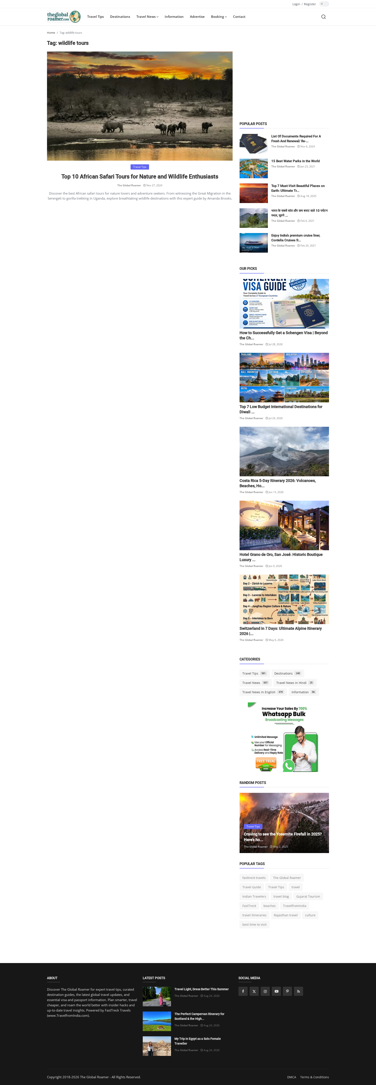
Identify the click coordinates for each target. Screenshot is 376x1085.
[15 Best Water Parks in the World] (254, 168)
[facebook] (243, 991)
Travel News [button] (146, 16)
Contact (239, 16)
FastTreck (249, 906)
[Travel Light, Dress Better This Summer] (157, 996)
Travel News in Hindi (294, 683)
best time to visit (254, 924)
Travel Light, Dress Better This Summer (202, 989)
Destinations (120, 16)
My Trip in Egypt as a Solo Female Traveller (198, 1041)
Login (296, 4)
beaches (270, 906)
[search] (323, 16)
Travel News (254, 683)
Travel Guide (251, 887)
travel (296, 887)
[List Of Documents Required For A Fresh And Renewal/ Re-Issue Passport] (254, 143)
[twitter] (254, 991)
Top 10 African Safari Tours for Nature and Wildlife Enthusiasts (139, 176)
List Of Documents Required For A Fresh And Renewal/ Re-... (296, 138)
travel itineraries (254, 915)
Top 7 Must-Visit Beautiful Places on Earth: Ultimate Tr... (298, 188)
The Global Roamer (129, 185)
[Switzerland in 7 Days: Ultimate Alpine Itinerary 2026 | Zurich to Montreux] (284, 599)
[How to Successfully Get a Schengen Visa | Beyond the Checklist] (284, 303)
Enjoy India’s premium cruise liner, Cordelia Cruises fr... (295, 237)
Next (321, 823)
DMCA (291, 1077)
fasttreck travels (254, 878)
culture (310, 915)
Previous (247, 823)
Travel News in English (262, 692)
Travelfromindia (294, 906)
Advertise (197, 16)
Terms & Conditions (314, 1077)
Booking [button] (218, 16)
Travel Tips (95, 16)
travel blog (281, 896)
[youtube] (276, 991)
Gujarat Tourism (308, 896)
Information (174, 16)
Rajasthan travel (286, 915)
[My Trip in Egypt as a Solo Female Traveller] (157, 1046)
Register (310, 4)
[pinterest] (287, 991)
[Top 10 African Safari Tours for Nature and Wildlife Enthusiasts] (140, 106)
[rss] (298, 991)
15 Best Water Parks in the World (295, 161)
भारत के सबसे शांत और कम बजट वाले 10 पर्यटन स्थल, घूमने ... (299, 213)
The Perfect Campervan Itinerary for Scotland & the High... (199, 1016)
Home (51, 33)
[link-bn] (284, 738)
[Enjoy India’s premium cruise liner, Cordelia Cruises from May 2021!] (254, 243)
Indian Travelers (254, 896)
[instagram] (265, 991)
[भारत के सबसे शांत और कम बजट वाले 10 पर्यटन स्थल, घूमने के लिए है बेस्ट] (254, 218)
